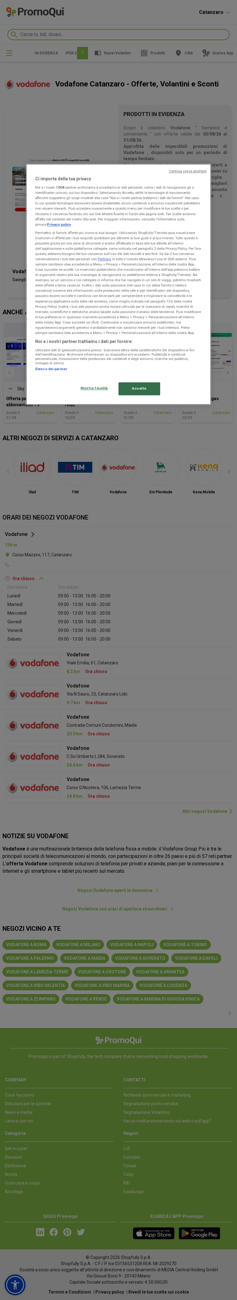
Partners (104, 259)
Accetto (139, 388)
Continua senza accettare (187, 171)
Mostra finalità (94, 388)
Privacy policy (59, 224)
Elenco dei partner (51, 369)
